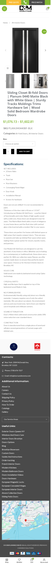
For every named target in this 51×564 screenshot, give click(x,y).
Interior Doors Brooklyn (12, 438)
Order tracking (8, 460)
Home (5, 23)
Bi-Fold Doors (22, 133)
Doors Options (8, 442)
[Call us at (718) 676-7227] (25, 2)
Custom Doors (8, 453)
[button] (5, 50)
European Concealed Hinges (14, 486)
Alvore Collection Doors (12, 493)
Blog (4, 446)
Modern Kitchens (9, 467)
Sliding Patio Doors (10, 496)
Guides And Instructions (12, 456)
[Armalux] (37, 347)
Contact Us (7, 393)
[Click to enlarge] (8, 68)
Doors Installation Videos (12, 475)
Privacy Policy (8, 401)
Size (4, 139)
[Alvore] (14, 347)
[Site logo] (25, 8)
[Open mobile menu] (4, 8)
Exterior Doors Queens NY (13, 431)
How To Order (8, 404)
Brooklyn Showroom (10, 449)
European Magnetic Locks (13, 482)
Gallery (5, 412)
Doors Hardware (9, 478)
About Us (6, 386)
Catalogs (6, 408)
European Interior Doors (12, 489)
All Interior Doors (18, 23)
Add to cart (24, 151)
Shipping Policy (8, 397)
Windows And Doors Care (13, 435)
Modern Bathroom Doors (13, 471)
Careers (5, 390)
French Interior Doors (11, 464)
